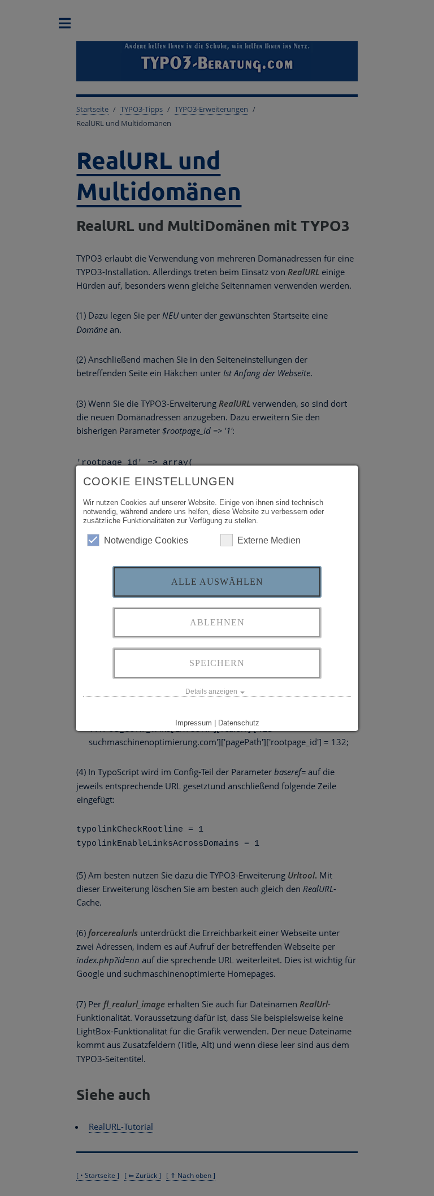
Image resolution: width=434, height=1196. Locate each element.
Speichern (217, 663)
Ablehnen (217, 622)
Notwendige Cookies (146, 540)
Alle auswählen (217, 581)
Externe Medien (269, 540)
